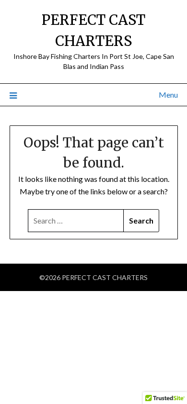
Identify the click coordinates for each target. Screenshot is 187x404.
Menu (168, 94)
